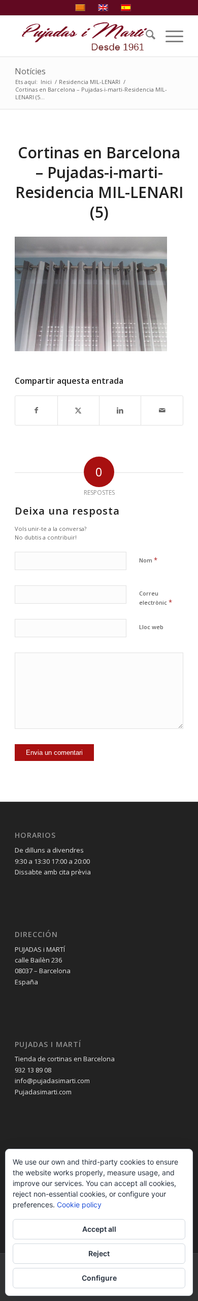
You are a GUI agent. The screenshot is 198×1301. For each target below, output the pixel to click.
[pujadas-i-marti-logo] (82, 36)
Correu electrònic (155, 598)
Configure (99, 1278)
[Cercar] (145, 36)
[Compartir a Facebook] (36, 410)
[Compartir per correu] (161, 410)
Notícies (30, 71)
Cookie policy (79, 1204)
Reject (99, 1253)
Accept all (99, 1229)
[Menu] (169, 36)
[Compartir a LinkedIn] (120, 410)
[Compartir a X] (78, 410)
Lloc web (151, 627)
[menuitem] (145, 36)
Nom (148, 559)
